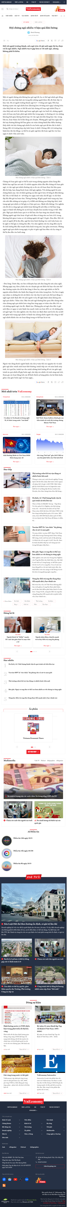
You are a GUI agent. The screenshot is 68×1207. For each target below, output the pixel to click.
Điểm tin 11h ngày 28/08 (23, 850)
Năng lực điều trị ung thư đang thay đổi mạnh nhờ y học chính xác (46, 580)
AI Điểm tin (33, 831)
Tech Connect (44, 2)
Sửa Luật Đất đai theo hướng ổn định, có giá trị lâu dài (30, 924)
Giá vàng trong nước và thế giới (16, 1075)
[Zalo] (27, 1179)
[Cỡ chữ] (7, 40)
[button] (31, 651)
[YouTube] (15, 1179)
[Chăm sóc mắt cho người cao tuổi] (50, 947)
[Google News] (40, 40)
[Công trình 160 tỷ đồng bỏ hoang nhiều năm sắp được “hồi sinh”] (50, 975)
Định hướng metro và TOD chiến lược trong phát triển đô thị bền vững (17, 1028)
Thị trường (56, 15)
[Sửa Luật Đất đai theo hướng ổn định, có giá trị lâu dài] (33, 902)
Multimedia (9, 760)
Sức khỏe (17, 634)
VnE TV (33, 2)
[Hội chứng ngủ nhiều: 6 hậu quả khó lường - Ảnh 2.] (33, 236)
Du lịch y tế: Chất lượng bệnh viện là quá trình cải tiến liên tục (46, 499)
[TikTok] (21, 1179)
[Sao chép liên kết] (58, 40)
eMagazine (59, 760)
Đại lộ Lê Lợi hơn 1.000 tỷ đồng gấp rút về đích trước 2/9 (15, 960)
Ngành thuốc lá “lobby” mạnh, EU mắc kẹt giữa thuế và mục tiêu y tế (17, 639)
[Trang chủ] (2, 16)
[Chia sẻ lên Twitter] (51, 40)
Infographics (51, 760)
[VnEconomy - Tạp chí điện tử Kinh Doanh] (33, 1101)
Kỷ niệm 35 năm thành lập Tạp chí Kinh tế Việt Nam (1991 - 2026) (49, 1028)
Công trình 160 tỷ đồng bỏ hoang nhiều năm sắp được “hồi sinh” (49, 987)
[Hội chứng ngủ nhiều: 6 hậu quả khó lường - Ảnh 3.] (33, 321)
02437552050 (42, 1162)
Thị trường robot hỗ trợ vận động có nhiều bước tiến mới (46, 475)
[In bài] (4, 40)
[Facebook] (4, 1179)
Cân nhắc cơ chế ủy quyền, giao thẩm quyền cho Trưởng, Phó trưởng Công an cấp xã (15, 988)
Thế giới (38, 434)
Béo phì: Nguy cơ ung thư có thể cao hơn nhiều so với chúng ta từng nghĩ (46, 553)
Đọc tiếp (8, 470)
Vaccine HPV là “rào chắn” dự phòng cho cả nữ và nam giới (47, 529)
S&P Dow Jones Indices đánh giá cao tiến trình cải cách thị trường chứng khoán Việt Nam (50, 420)
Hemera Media (31, 1199)
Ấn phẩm (33, 709)
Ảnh (3, 1147)
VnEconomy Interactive (46, 1075)
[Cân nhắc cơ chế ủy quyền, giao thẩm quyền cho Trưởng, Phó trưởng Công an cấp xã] (16, 975)
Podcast (43, 760)
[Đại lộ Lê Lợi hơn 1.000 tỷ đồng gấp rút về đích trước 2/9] (16, 947)
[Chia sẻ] (62, 40)
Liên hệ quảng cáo (50, 1166)
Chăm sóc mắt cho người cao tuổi (19, 820)
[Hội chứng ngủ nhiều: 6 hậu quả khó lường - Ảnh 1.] (33, 137)
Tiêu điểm (9, 15)
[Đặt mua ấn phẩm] (60, 9)
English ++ (56, 2)
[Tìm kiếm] (7, 9)
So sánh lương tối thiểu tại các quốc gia (47, 821)
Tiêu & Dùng (19, 2)
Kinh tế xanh (45, 15)
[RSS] (4, 1185)
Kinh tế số (34, 15)
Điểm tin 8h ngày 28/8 (22, 863)
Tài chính (25, 15)
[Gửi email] (55, 40)
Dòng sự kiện (33, 1002)
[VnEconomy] (33, 55)
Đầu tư (17, 15)
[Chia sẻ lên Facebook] (48, 40)
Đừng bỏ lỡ (9, 613)
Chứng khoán (6, 2)
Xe (27, 2)
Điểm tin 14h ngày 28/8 (22, 838)
